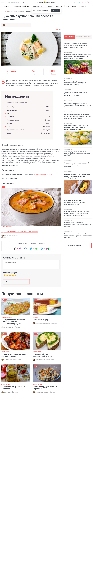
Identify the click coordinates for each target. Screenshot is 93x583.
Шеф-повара (72, 6)
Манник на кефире (41, 320)
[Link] (15, 248)
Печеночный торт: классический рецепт (42, 355)
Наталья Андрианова (10, 359)
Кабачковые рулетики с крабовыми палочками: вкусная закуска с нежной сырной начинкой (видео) (77, 116)
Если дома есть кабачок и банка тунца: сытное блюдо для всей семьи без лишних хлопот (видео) (77, 105)
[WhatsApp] (36, 248)
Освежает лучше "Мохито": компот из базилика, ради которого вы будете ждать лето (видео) (77, 56)
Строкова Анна (8, 327)
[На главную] (46, 2)
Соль (8, 126)
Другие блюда (5, 351)
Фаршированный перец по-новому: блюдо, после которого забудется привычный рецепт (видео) (76, 213)
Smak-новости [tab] (69, 36)
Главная (3, 11)
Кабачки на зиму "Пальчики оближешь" (13, 388)
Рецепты (6, 6)
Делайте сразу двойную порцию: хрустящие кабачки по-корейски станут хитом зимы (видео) (76, 45)
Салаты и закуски (6, 317)
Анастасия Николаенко (12, 25)
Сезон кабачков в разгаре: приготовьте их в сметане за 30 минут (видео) (77, 224)
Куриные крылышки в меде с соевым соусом (14, 355)
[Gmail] (47, 248)
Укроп (9, 133)
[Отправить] (23, 2)
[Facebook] (74, 2)
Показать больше (74, 245)
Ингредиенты (37, 6)
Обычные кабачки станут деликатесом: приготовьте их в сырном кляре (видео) (75, 202)
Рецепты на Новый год (21, 6)
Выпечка (35, 317)
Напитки (49, 6)
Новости (59, 6)
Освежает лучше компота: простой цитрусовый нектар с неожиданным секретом (77, 165)
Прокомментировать (13, 282)
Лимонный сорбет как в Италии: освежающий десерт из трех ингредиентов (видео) (76, 127)
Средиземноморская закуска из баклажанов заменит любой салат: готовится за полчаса (76, 94)
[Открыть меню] (2, 2)
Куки (45, 10)
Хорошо (55, 10)
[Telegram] (79, 2)
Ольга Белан (8, 392)
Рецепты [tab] (79, 36)
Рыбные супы (6, 227)
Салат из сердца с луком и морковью (45, 388)
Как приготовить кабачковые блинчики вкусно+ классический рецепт (14, 322)
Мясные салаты (37, 384)
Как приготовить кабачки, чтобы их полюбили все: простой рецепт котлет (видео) (78, 236)
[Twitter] (85, 2)
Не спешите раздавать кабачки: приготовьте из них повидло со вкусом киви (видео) (75, 82)
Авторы (83, 6)
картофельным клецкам (43, 174)
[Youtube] (82, 2)
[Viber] (76, 2)
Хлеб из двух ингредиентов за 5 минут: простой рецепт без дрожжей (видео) (77, 153)
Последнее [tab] (87, 36)
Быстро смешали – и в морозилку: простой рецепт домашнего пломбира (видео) (77, 176)
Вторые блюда (19, 11)
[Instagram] (88, 2)
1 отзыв (53, 73)
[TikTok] (90, 2)
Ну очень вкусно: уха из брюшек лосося (19, 232)
